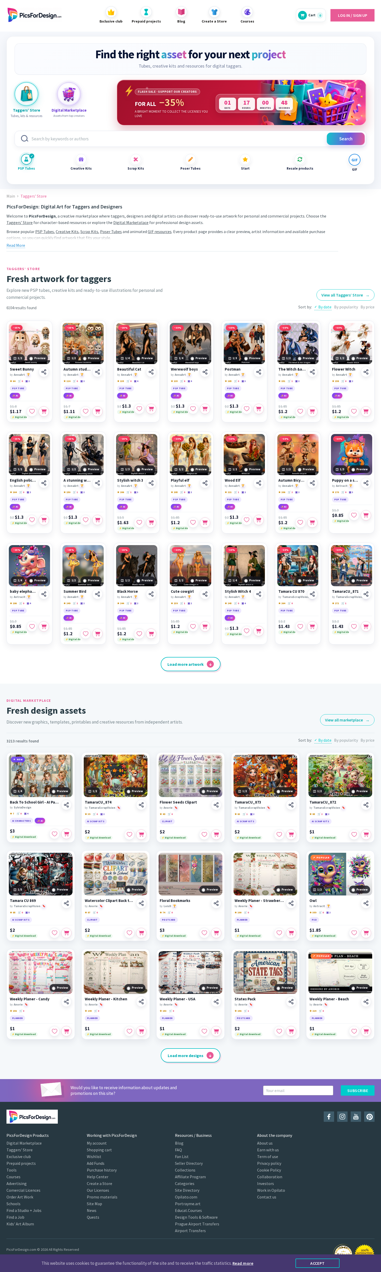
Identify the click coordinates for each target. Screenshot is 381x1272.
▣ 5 (27, 912)
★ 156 (13, 1011)
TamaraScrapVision (295, 597)
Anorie (168, 808)
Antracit (342, 486)
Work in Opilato (271, 1190)
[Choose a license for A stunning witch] (97, 520)
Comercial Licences (23, 1190)
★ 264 (281, 603)
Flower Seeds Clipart (178, 802)
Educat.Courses (188, 1210)
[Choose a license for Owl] (366, 933)
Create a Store (99, 1183)
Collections (185, 1170)
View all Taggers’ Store (345, 295)
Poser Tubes (190, 168)
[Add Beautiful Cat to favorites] (139, 409)
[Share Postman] (258, 372)
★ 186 (13, 603)
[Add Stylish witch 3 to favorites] (139, 522)
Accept (317, 1263)
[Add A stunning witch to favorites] (85, 520)
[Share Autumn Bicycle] (312, 483)
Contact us (266, 1196)
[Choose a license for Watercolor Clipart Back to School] (141, 933)
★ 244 (120, 603)
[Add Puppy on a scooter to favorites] (354, 515)
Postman (233, 369)
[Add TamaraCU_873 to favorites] (279, 834)
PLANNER (242, 919)
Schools (13, 1203)
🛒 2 (290, 492)
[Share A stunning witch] (97, 483)
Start (245, 168)
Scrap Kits (136, 168)
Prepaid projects (21, 1163)
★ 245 (228, 603)
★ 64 (12, 381)
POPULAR (323, 857)
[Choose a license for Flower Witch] (366, 411)
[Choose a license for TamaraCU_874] (141, 834)
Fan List (182, 1156)
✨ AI (15, 395)
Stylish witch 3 (130, 480)
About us (265, 1143)
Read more (242, 1263)
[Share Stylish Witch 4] (258, 594)
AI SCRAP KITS (95, 821)
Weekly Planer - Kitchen (106, 999)
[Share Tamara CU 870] (312, 594)
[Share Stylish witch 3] (151, 483)
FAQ (178, 1149)
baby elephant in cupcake (23, 591)
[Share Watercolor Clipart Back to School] (141, 903)
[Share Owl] (366, 903)
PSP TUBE (18, 388)
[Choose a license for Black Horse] (151, 633)
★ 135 (120, 381)
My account (97, 1143)
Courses (13, 1176)
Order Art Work (19, 1196)
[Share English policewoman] (44, 483)
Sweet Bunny (22, 369)
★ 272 (335, 603)
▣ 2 (27, 381)
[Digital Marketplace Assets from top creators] (69, 94)
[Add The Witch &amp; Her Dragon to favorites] (300, 411)
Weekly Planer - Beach (329, 999)
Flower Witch (343, 369)
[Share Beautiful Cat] (151, 372)
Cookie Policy (269, 1170)
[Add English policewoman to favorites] (32, 520)
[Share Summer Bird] (97, 594)
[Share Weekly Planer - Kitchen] (141, 1001)
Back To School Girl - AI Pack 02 (35, 802)
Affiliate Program (190, 1176)
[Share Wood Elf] (258, 483)
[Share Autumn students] (97, 372)
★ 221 (228, 492)
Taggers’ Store (19, 222)
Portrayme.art (188, 1203)
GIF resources (160, 231)
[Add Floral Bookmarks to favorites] (204, 933)
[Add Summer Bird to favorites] (85, 633)
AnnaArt (19, 375)
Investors (265, 1183)
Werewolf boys (184, 369)
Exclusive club (18, 1156)
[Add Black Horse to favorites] (139, 633)
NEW (20, 759)
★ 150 (67, 492)
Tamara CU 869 (23, 900)
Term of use (267, 1156)
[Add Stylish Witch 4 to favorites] (247, 631)
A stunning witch (77, 480)
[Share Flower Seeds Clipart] (216, 805)
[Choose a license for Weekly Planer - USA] (216, 1031)
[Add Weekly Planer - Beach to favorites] (354, 1031)
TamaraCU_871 (345, 591)
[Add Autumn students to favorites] (85, 411)
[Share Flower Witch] (366, 372)
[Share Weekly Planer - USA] (216, 1001)
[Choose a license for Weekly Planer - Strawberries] (291, 933)
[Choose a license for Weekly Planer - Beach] (366, 1031)
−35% (16, 327)
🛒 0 (20, 381)
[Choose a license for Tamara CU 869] (66, 933)
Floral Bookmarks (175, 900)
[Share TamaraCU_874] (141, 805)
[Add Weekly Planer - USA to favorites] (204, 1031)
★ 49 (162, 814)
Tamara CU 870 (291, 591)
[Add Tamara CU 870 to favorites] (300, 626)
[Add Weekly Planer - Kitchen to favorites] (129, 1031)
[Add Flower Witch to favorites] (354, 411)
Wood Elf (233, 480)
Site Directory (187, 1190)
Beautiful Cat (129, 369)
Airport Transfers (190, 1230)
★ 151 (281, 381)
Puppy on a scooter (345, 480)
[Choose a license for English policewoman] (44, 520)
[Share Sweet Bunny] (44, 372)
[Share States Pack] (291, 1001)
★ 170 (335, 492)
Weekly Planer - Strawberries (259, 900)
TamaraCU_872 (322, 802)
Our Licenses (98, 1190)
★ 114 (67, 381)
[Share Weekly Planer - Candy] (66, 1001)
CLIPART (167, 821)
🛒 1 (290, 381)
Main (10, 196)
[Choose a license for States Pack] (291, 1031)
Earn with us (268, 1149)
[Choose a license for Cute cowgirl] (205, 626)
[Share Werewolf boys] (205, 372)
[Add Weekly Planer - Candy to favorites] (54, 1031)
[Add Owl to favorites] (354, 933)
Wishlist (94, 1156)
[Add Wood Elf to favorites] (247, 520)
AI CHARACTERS (21, 820)
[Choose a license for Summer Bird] (97, 633)
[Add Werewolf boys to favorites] (193, 409)
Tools (11, 1170)
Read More (15, 245)
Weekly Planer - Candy (30, 999)
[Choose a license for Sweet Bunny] (44, 411)
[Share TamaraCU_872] (366, 805)
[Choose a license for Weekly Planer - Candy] (66, 1031)
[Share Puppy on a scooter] (366, 483)
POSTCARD (168, 919)
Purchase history (102, 1170)
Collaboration (269, 1176)
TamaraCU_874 (98, 802)
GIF (354, 169)
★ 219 (312, 1011)
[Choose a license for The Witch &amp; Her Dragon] (312, 411)
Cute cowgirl (182, 591)
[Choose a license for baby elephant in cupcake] (44, 626)
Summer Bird (75, 591)
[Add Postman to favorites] (247, 409)
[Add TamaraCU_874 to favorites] (129, 834)
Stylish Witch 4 (238, 591)
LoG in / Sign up (352, 15)
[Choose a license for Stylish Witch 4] (258, 631)
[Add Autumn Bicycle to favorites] (300, 522)
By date (324, 306)
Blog (179, 1143)
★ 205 (174, 492)
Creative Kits (81, 168)
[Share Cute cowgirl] (205, 594)
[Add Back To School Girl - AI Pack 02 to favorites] (54, 834)
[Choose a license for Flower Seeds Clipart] (216, 834)
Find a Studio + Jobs (23, 1210)
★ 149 (88, 1011)
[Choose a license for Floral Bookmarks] (216, 933)
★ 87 (87, 912)
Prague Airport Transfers (197, 1223)
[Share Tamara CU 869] (66, 903)
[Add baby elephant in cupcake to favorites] (32, 626)
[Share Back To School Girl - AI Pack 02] (66, 805)
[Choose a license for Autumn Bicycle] (312, 522)
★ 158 (335, 381)
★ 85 (312, 814)
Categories (184, 1183)
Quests (93, 1217)
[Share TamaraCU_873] (291, 805)
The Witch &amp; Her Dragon (292, 369)
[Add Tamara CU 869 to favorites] (54, 933)
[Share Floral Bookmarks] (216, 903)
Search (345, 139)
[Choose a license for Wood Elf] (258, 520)
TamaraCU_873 (248, 802)
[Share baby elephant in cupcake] (44, 594)
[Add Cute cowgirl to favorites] (193, 626)
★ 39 (87, 814)
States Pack (245, 999)
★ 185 (228, 381)
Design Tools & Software (196, 1217)
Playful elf (180, 480)
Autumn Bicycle (292, 480)
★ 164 (13, 492)
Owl (312, 900)
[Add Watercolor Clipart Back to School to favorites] (129, 933)
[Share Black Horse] (151, 594)
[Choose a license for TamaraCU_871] (366, 626)
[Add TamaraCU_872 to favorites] (354, 834)
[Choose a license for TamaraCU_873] (291, 834)
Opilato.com (186, 1196)
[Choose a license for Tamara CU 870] (312, 626)
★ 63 (237, 814)
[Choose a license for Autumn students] (97, 411)
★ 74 (162, 912)
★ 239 (174, 603)
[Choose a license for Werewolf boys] (205, 409)
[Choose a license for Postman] (258, 409)
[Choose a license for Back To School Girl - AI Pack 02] (66, 834)
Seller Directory (189, 1163)
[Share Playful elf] (205, 483)
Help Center (97, 1176)
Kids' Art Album (20, 1223)
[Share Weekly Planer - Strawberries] (291, 903)
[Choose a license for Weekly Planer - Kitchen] (141, 1031)
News (91, 1210)
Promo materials (102, 1196)
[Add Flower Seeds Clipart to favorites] (204, 834)
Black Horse (127, 591)
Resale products (300, 168)
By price (368, 306)
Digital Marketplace (131, 222)
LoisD (167, 906)
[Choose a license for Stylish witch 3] (151, 522)
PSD (314, 919)
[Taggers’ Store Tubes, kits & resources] (26, 94)
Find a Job (15, 1217)
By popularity (346, 306)
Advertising (16, 1183)
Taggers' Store (19, 1149)
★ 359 (312, 912)
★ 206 (120, 492)
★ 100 (238, 912)
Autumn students (77, 369)
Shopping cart (99, 1149)
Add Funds (95, 1163)
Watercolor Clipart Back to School (110, 900)
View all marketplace (347, 719)
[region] (241, 103)
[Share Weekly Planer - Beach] (366, 1001)
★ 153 (163, 1011)
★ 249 (67, 603)
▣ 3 (244, 381)
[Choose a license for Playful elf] (205, 522)
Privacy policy (269, 1163)
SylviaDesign (22, 807)
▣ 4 (136, 381)
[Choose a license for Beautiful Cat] (151, 409)
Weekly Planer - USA (177, 999)
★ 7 (12, 813)
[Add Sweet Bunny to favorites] (32, 411)
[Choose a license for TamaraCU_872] (366, 834)
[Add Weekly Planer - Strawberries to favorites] (279, 933)
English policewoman (23, 480)
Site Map (94, 1203)
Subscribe (357, 1090)
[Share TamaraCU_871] (366, 594)
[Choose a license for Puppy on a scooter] (366, 515)
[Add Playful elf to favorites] (193, 522)
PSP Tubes (26, 168)
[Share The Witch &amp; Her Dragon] (312, 372)
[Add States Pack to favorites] (279, 1031)
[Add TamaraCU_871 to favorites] (354, 626)
